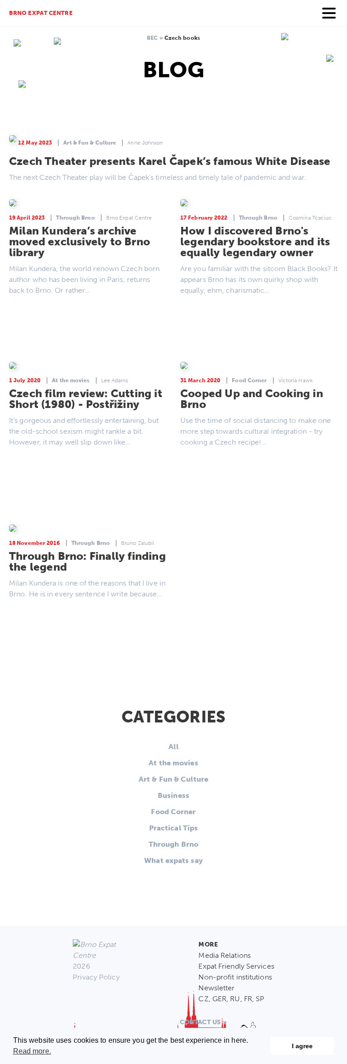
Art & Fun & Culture (173, 779)
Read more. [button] (32, 1051)
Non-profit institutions (235, 977)
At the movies (173, 763)
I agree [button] (302, 1046)
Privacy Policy (96, 977)
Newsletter (216, 988)
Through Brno (173, 844)
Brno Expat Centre (41, 12)
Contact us (200, 1022)
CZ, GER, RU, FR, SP (231, 998)
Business (173, 795)
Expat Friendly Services (236, 966)
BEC (152, 38)
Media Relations (224, 955)
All (173, 746)
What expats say (173, 860)
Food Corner (173, 811)
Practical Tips (173, 828)
